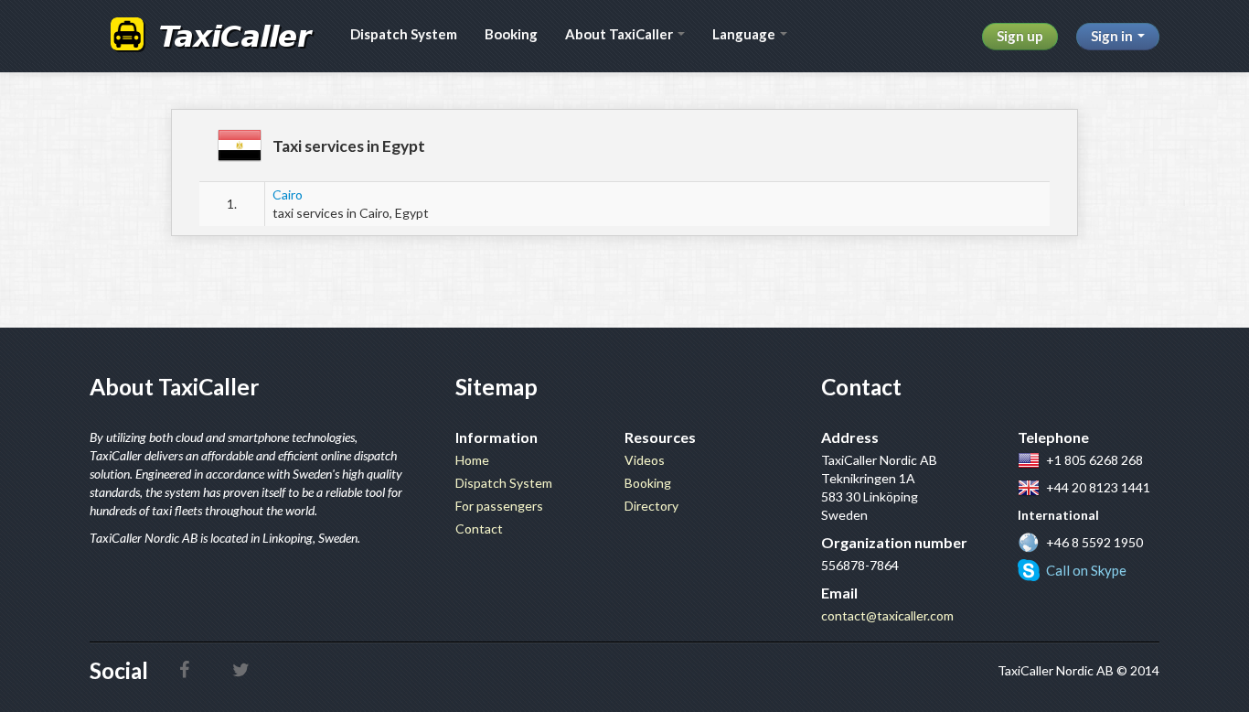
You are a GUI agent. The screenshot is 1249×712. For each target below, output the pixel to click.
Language (745, 34)
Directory (651, 505)
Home (472, 460)
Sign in (1113, 35)
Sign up (1020, 35)
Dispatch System (403, 34)
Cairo (287, 194)
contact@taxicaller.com (887, 615)
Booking (511, 34)
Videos (644, 460)
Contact (479, 528)
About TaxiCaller (620, 34)
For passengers (499, 505)
